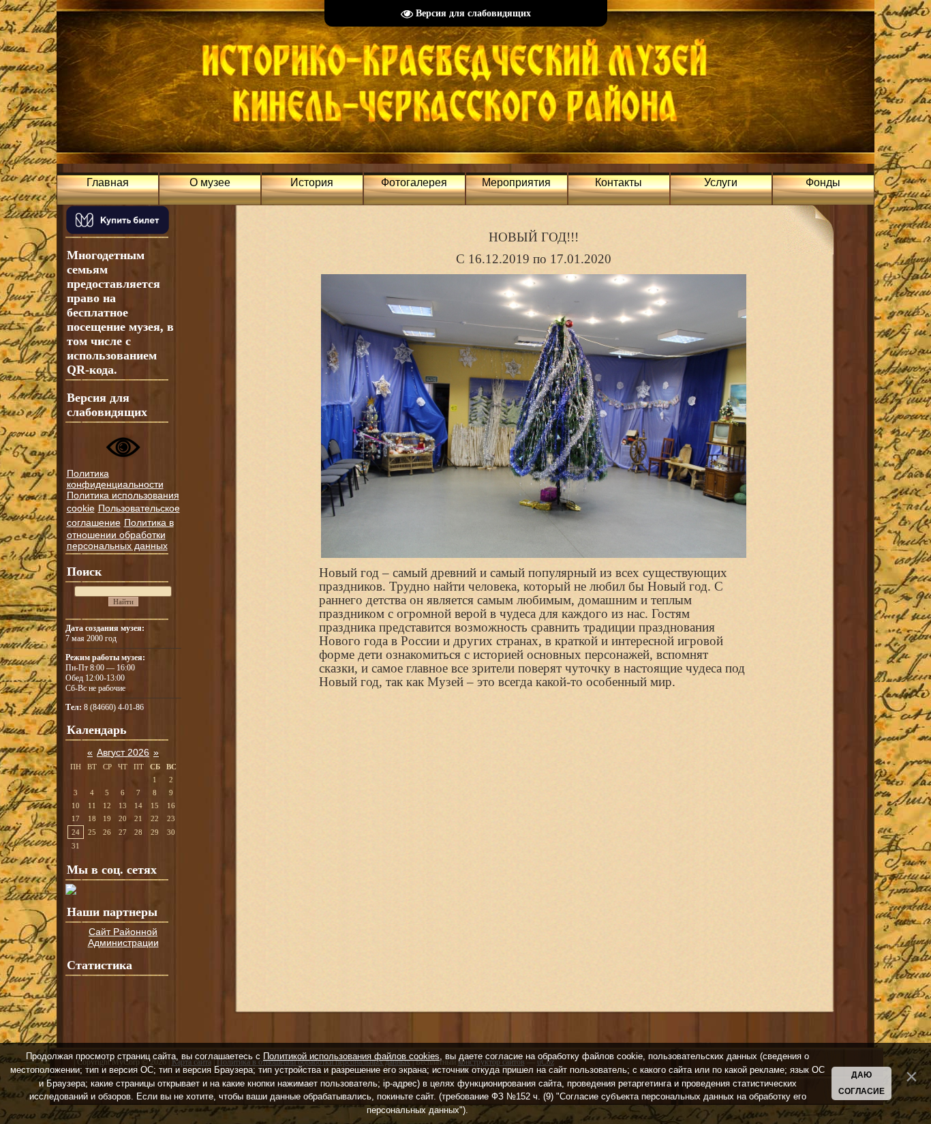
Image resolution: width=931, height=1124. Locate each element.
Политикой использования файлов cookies (351, 1056)
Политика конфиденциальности (115, 479)
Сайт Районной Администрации (123, 937)
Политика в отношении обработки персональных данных (120, 534)
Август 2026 (123, 752)
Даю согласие (861, 1083)
